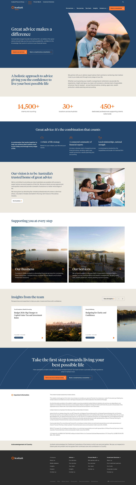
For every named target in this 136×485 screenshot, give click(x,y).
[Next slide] (123, 299)
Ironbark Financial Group (17, 2)
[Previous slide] (119, 299)
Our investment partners (114, 463)
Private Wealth (37, 2)
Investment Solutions (48, 2)
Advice (30, 2)
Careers (52, 469)
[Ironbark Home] (30, 458)
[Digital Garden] (108, 481)
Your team (88, 8)
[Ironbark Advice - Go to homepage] (17, 8)
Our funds (110, 466)
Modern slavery (65, 481)
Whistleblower (94, 481)
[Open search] (123, 2)
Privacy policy (74, 481)
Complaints (52, 481)
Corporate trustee (112, 469)
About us (52, 460)
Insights (95, 8)
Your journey (80, 8)
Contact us (103, 8)
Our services (69, 8)
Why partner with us (93, 460)
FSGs (58, 481)
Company (53, 457)
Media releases (54, 463)
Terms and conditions (84, 481)
